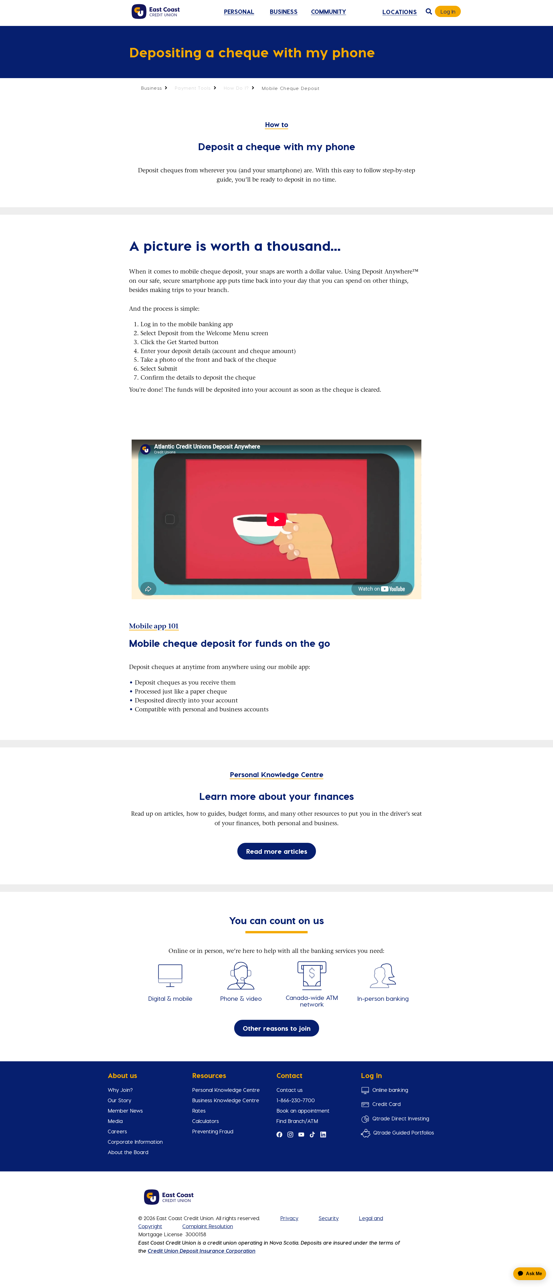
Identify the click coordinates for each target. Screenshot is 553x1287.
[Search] (429, 11)
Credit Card (386, 1104)
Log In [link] (447, 11)
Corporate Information (135, 1142)
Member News (125, 1110)
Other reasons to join (276, 1028)
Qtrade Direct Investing (400, 1118)
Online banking (390, 1090)
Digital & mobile (170, 998)
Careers (117, 1131)
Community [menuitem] (328, 11)
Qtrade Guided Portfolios (403, 1132)
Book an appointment (302, 1110)
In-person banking (383, 998)
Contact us (289, 1090)
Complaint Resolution (207, 1226)
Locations (399, 11)
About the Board (128, 1152)
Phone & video (241, 998)
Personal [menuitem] (239, 11)
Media (115, 1121)
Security (329, 1218)
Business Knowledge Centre (225, 1100)
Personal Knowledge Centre (226, 1090)
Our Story (119, 1100)
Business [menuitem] (284, 11)
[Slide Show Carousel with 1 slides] (276, 1188)
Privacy (289, 1218)
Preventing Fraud (212, 1131)
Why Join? (120, 1090)
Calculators (205, 1121)
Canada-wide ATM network (312, 1001)
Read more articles (276, 851)
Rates (199, 1110)
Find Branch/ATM (297, 1121)
